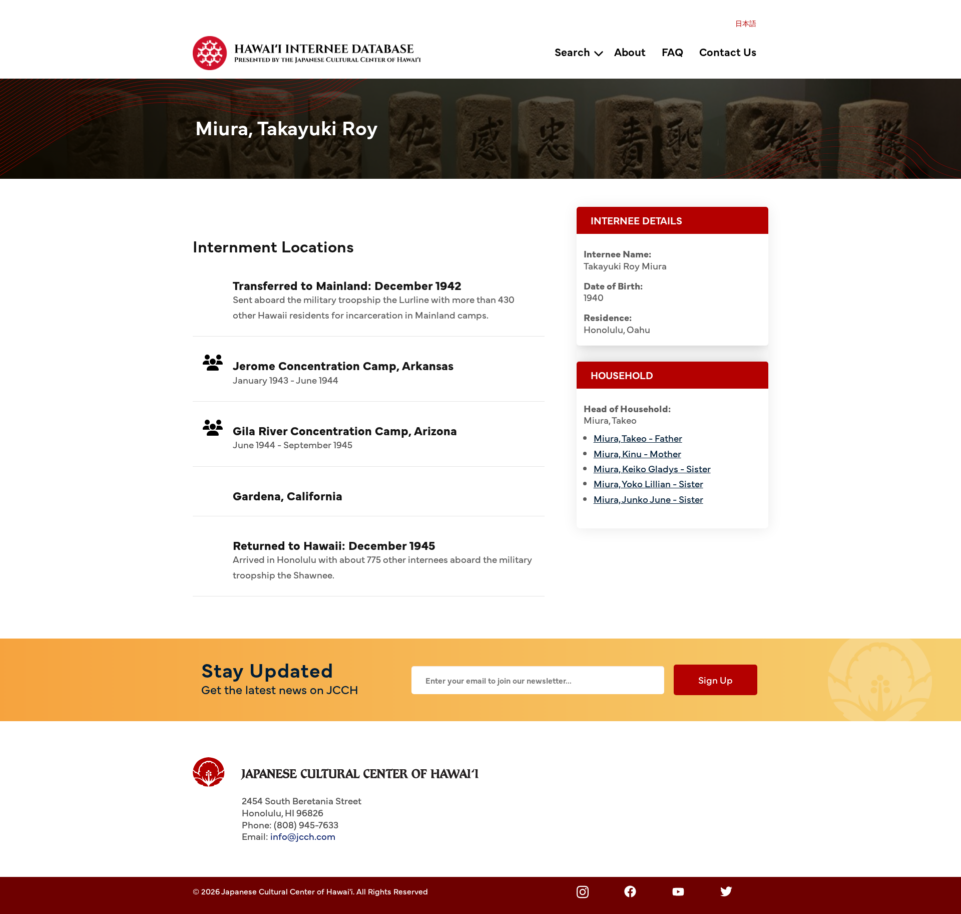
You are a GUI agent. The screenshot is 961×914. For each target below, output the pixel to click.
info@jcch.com (302, 835)
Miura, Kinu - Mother (637, 453)
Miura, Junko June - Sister (648, 498)
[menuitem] (745, 23)
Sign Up (715, 679)
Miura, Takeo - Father (638, 437)
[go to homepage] (312, 51)
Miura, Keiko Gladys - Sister (652, 468)
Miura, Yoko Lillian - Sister (648, 483)
